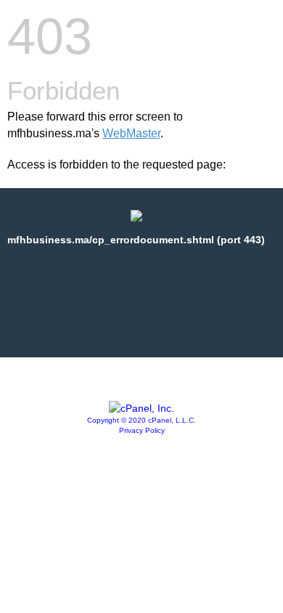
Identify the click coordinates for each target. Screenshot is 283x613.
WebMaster (131, 133)
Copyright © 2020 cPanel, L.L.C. (141, 420)
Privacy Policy (142, 430)
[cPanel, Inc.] (141, 408)
